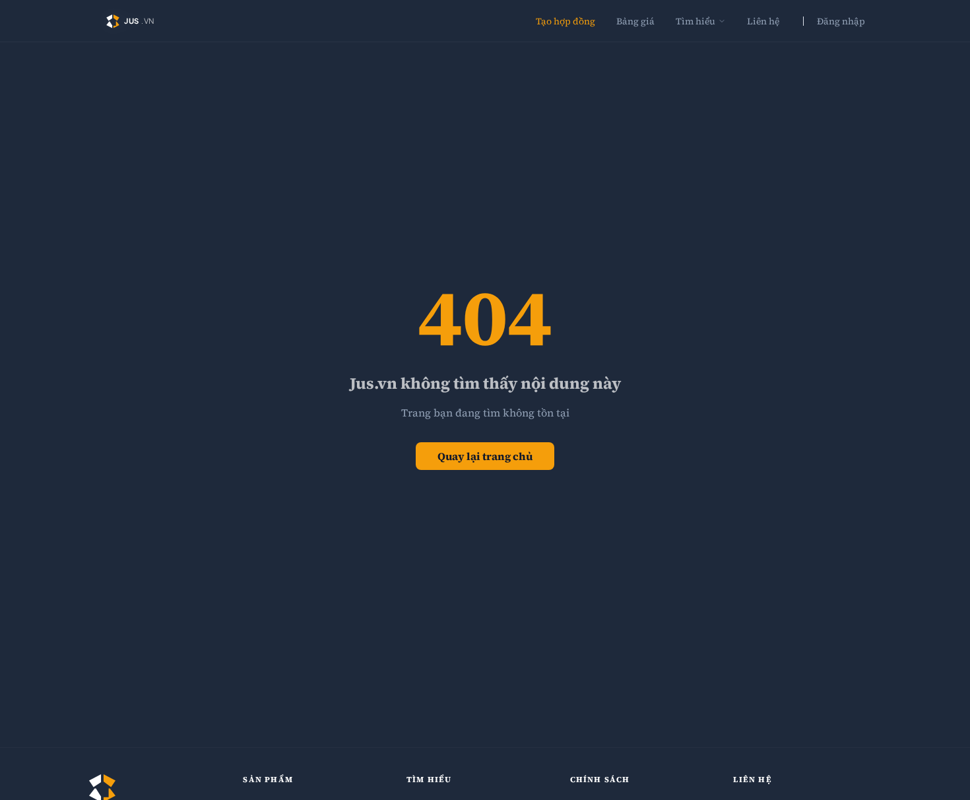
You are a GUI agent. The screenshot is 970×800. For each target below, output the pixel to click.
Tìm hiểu (695, 21)
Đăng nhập (841, 21)
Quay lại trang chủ (485, 456)
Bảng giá (635, 21)
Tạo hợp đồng (565, 21)
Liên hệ (763, 21)
